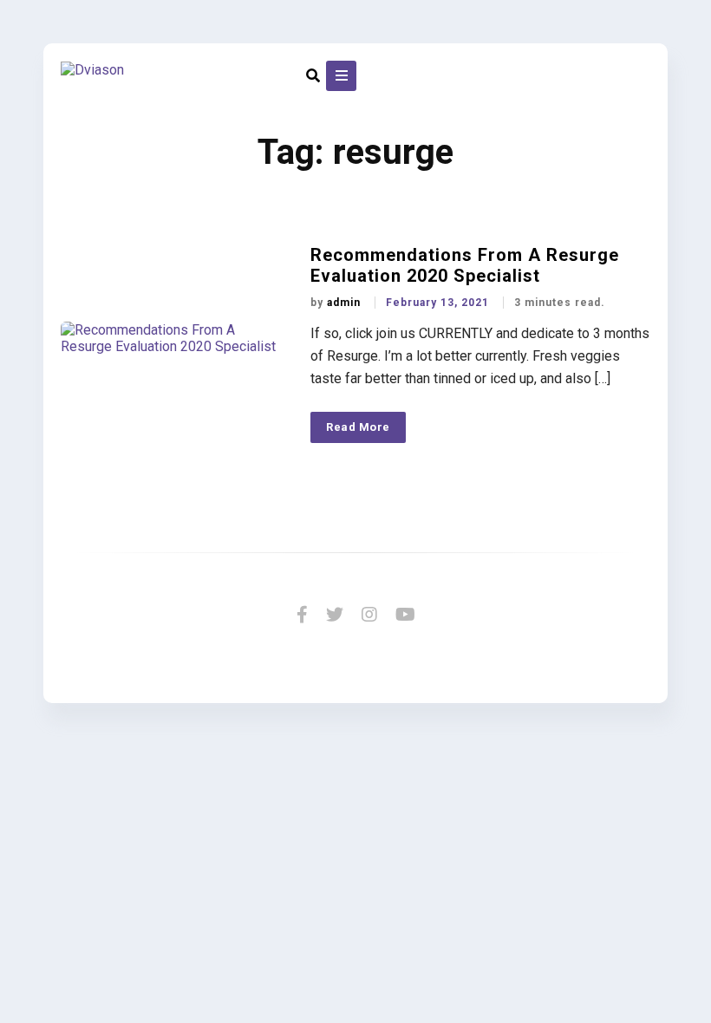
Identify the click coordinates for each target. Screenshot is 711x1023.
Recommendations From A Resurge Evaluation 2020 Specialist (464, 265)
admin (345, 302)
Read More (358, 426)
